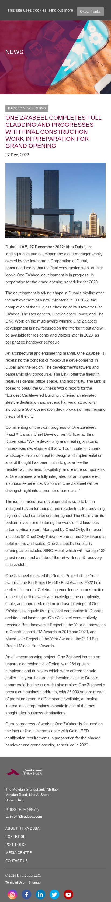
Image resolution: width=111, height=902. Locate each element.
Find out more (61, 10)
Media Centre (18, 853)
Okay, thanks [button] (90, 11)
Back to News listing (27, 108)
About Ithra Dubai (23, 828)
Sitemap (35, 882)
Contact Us (16, 861)
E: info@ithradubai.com (23, 816)
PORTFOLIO (15, 845)
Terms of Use (15, 882)
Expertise (15, 837)
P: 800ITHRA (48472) (22, 810)
